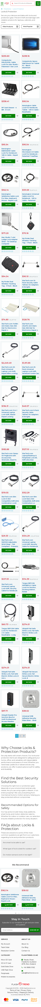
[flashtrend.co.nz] (6, 3)
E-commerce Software (17, 994)
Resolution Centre (7, 951)
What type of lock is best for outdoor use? (19, 849)
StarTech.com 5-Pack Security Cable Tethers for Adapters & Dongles (30, 413)
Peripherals (7, 9)
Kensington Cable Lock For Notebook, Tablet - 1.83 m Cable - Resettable (30, 109)
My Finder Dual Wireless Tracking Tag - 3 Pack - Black (9, 284)
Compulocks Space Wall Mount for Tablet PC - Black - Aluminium (30, 64)
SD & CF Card (6, 963)
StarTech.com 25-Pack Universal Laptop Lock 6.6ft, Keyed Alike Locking (9, 370)
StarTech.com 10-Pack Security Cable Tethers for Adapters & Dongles (30, 284)
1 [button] (16, 913)
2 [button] (19, 913)
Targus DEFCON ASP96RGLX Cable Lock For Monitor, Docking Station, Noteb (29, 587)
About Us (25, 944)
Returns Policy (12, 992)
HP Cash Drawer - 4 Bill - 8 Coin (9, 109)
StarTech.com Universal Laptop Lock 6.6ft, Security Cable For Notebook (30, 543)
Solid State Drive (7, 967)
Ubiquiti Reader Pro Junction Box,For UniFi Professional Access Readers (9, 718)
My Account (5, 944)
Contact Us (26, 951)
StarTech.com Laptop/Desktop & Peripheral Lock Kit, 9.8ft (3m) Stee (29, 457)
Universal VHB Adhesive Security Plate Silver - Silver (29, 718)
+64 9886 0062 (29, 967)
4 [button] (25, 913)
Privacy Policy (26, 990)
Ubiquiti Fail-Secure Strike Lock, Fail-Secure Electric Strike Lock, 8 (30, 675)
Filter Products (8, 26)
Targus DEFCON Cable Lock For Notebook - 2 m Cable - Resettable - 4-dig (10, 632)
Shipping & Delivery (26, 992)
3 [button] (22, 913)
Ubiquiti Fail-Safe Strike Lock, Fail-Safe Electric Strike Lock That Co (30, 632)
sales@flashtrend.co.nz (30, 973)
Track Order (5, 947)
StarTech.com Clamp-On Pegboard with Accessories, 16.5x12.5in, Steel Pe (10, 457)
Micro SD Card (6, 960)
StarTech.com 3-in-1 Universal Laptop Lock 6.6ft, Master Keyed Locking (9, 413)
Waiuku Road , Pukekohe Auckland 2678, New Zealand (29, 962)
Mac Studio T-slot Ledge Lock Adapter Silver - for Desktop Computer (10, 240)
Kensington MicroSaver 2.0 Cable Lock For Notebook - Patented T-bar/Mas (30, 153)
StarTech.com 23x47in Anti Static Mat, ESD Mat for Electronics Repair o (30, 327)
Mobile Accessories (8, 977)
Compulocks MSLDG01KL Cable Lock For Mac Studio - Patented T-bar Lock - (10, 64)
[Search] (12, 3)
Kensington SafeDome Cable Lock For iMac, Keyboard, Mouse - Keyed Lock (10, 197)
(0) (12, 76)
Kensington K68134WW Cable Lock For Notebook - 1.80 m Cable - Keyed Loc (10, 153)
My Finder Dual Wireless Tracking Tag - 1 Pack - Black (29, 240)
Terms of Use (15, 990)
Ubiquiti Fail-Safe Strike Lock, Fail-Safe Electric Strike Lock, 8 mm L (10, 675)
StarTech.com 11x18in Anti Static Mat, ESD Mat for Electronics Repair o (10, 327)
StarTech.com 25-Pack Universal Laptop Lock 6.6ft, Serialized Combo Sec (30, 370)
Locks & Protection (18, 9)
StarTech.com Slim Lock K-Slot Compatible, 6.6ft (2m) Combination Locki (10, 500)
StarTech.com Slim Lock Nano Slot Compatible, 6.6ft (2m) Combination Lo (30, 500)
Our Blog (25, 947)
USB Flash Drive (7, 970)
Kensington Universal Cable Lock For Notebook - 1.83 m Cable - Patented (30, 197)
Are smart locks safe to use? (14, 843)
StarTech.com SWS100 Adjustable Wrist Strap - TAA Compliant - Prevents (10, 543)
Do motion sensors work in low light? (17, 855)
